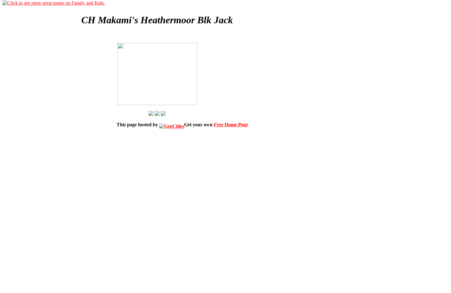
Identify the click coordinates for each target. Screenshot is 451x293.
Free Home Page (231, 124)
